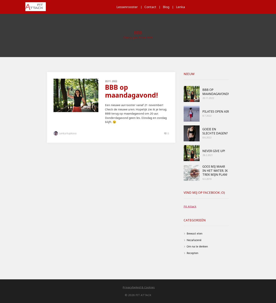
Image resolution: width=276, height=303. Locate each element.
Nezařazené (194, 240)
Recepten (192, 253)
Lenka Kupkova (67, 133)
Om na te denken (197, 246)
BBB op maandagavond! (131, 91)
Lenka (180, 7)
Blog (166, 7)
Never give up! (213, 151)
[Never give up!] (192, 153)
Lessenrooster (127, 7)
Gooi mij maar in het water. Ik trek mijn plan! (215, 170)
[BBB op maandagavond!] (192, 94)
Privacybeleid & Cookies (139, 287)
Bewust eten (194, 233)
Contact (150, 7)
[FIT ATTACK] (35, 6)
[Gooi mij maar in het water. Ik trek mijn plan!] (192, 173)
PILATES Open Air (215, 111)
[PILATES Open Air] (192, 114)
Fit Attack (190, 206)
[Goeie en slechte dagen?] (192, 133)
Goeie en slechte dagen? (215, 131)
